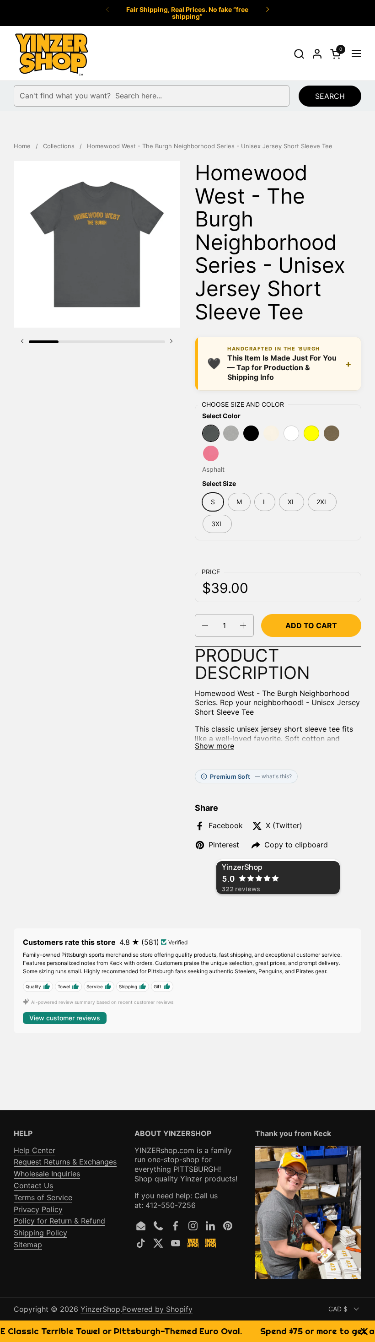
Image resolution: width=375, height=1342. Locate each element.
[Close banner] (364, 1331)
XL (291, 502)
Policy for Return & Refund (59, 1220)
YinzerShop (100, 1309)
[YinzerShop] (52, 53)
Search (330, 96)
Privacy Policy (38, 1209)
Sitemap (28, 1244)
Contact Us (33, 1185)
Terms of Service (43, 1197)
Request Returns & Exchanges (65, 1161)
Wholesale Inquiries (47, 1173)
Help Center (34, 1150)
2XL (322, 502)
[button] (299, 53)
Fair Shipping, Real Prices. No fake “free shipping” (187, 13)
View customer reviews (64, 1018)
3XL (217, 524)
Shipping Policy (40, 1232)
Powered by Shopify (157, 1309)
